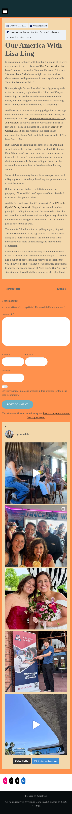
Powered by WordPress (36, 796)
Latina (26, 32)
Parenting (44, 32)
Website (6, 370)
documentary (16, 32)
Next (60, 289)
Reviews (10, 37)
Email (29, 354)
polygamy (54, 32)
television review (23, 37)
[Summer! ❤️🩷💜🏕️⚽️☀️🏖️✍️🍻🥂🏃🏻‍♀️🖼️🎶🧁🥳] (36, 536)
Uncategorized (40, 25)
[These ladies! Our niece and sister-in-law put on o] (36, 598)
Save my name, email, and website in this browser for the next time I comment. (34, 392)
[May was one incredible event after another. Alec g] (36, 661)
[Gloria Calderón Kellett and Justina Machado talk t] (36, 473)
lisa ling (34, 32)
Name (6, 354)
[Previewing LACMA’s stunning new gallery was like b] (36, 724)
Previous (14, 289)
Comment (8, 313)
